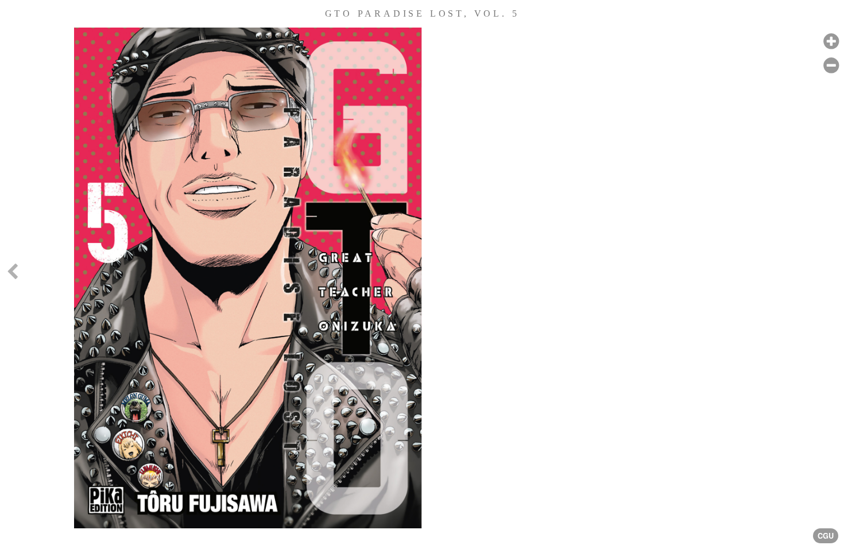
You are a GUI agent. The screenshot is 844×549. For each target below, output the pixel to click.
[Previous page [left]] (12, 274)
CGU (826, 536)
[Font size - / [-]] (831, 65)
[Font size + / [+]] (831, 41)
